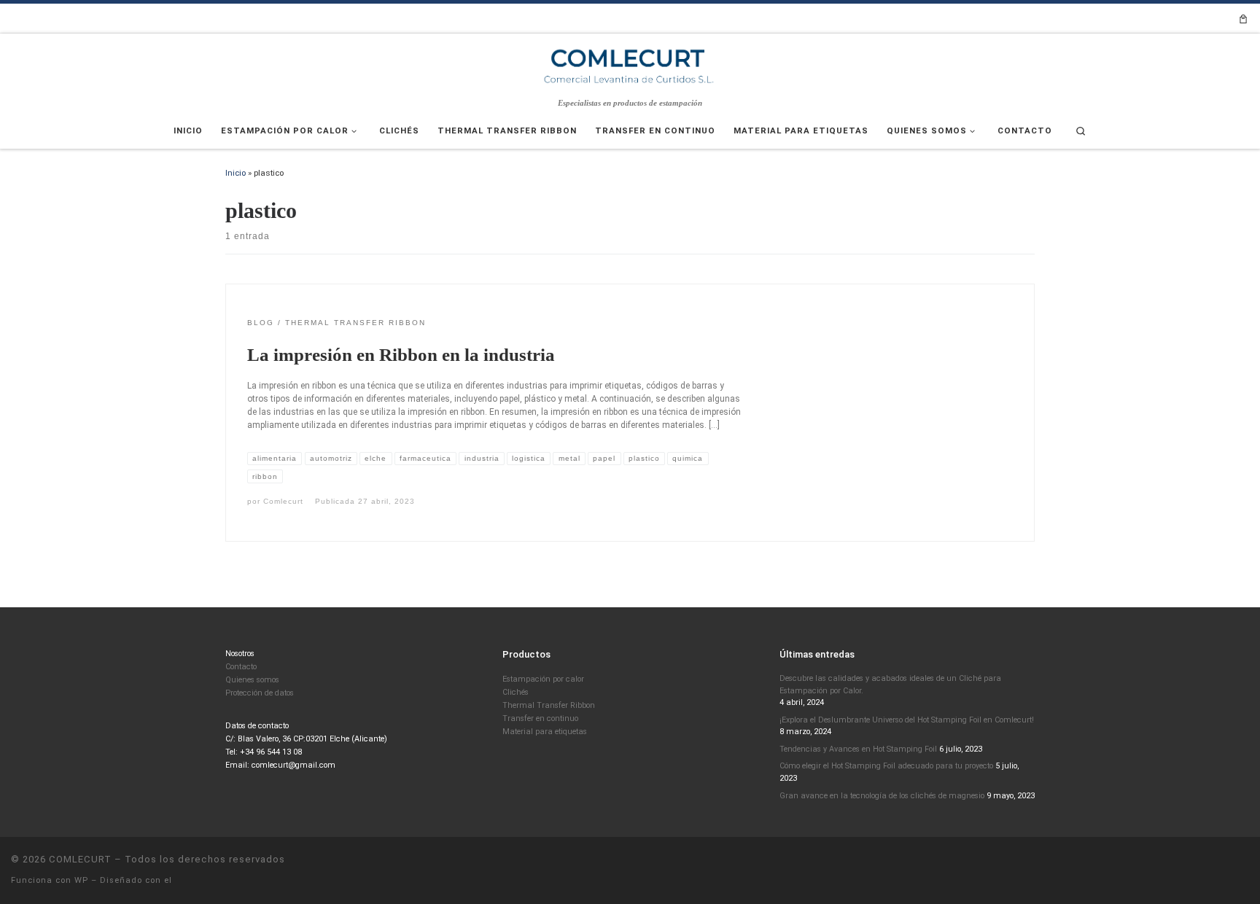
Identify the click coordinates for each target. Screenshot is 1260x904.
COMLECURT (80, 859)
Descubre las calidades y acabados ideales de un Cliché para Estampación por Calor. (890, 684)
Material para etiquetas (544, 731)
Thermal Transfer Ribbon (548, 705)
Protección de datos (259, 693)
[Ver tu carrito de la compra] (1243, 18)
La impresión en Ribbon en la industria (401, 355)
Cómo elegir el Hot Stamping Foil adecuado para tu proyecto (886, 766)
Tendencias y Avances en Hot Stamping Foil (858, 749)
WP (81, 880)
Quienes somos (252, 680)
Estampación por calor (543, 679)
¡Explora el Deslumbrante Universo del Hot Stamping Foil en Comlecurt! (906, 720)
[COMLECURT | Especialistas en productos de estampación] (630, 65)
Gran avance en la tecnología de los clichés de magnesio (881, 795)
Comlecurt (283, 501)
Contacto (241, 666)
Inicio (235, 173)
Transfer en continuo (540, 718)
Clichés (515, 692)
